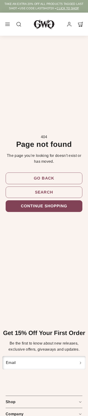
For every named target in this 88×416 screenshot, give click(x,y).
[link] (69, 24)
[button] (7, 24)
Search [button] (44, 192)
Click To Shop (67, 8)
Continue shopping (44, 206)
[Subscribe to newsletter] (80, 363)
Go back (44, 178)
